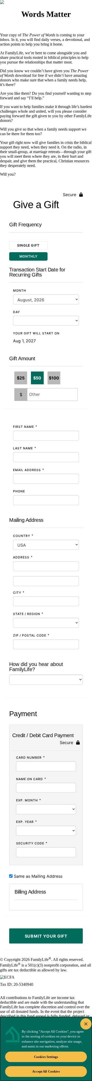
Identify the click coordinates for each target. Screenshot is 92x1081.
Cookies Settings (46, 1057)
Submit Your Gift (46, 936)
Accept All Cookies (46, 1071)
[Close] (85, 1024)
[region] (46, 1049)
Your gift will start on (36, 333)
